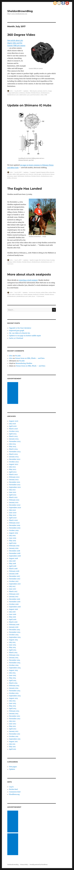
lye (22, 294)
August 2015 (13, 640)
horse (47, 260)
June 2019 (12, 538)
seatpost (30, 294)
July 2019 (12, 535)
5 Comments (40, 296)
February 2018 (14, 571)
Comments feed (14, 792)
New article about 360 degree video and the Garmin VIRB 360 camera (16, 43)
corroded (17, 294)
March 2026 (13, 429)
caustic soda (11, 294)
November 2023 (14, 451)
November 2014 (14, 663)
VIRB (45, 94)
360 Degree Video (21, 35)
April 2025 (13, 434)
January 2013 (13, 713)
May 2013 (12, 706)
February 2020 (14, 523)
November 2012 (14, 719)
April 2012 (12, 729)
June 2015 (12, 645)
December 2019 (14, 525)
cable (17, 174)
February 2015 (14, 655)
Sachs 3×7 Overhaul (16, 338)
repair (15, 176)
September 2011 (14, 739)
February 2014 (14, 685)
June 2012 (12, 724)
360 (31, 91)
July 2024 (12, 444)
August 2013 (13, 698)
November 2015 (14, 632)
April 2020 (13, 518)
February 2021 (14, 500)
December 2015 (14, 629)
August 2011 (13, 741)
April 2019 (12, 543)
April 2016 (12, 619)
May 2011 (12, 746)
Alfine (47, 172)
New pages (13, 767)
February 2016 (14, 624)
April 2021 (12, 495)
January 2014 (13, 688)
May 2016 (12, 617)
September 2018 (15, 556)
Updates (25, 91)
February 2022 (14, 477)
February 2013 (14, 711)
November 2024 (15, 441)
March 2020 (13, 520)
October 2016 (14, 604)
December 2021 (14, 482)
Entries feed (13, 789)
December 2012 (14, 716)
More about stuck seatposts (29, 274)
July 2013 (12, 701)
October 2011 (13, 736)
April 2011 (12, 749)
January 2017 (13, 596)
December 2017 (14, 576)
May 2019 (12, 540)
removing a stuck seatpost (28, 280)
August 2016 (13, 609)
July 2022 (12, 467)
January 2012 (13, 731)
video (42, 94)
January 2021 (13, 502)
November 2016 (14, 602)
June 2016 (12, 614)
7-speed (37, 172)
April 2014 (12, 680)
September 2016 (15, 607)
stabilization (23, 94)
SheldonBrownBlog (20, 11)
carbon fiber (44, 292)
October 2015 (13, 635)
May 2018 (12, 563)
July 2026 (12, 424)
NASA (14, 262)
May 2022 (12, 469)
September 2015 (15, 637)
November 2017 (14, 579)
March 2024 (13, 449)
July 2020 (12, 510)
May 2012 (12, 726)
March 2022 (13, 474)
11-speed (32, 172)
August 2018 (13, 558)
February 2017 (14, 594)
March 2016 (13, 622)
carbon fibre (52, 292)
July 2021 (12, 490)
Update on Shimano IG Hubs (29, 105)
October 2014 (13, 665)
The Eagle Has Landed (24, 188)
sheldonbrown (45, 93)
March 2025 (13, 436)
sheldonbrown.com (13, 94)
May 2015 (12, 647)
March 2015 (13, 652)
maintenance (46, 174)
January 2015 (13, 657)
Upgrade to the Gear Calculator (20, 328)
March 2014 (13, 683)
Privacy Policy (24, 864)
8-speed (43, 172)
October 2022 (14, 462)
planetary (10, 176)
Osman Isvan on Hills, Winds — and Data (29, 358)
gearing (22, 174)
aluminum (32, 292)
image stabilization (13, 93)
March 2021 (13, 497)
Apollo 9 (32, 260)
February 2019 (14, 546)
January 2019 (13, 548)
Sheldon (28, 93)
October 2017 (13, 581)
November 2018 (14, 553)
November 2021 (14, 485)
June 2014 (12, 675)
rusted (25, 294)
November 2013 (14, 691)
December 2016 (14, 599)
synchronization (35, 94)
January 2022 (14, 479)
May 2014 (12, 678)
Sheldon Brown (35, 93)
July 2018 (12, 561)
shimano (14, 178)
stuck (33, 296)
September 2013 (15, 696)
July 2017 (12, 586)
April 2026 (13, 426)
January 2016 (13, 627)
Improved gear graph (16, 330)
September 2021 (15, 487)
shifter (9, 178)
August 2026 (13, 421)
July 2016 (12, 612)
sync (28, 94)
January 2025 (14, 439)
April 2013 (12, 708)
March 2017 (13, 591)
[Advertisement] (13, 393)
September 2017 (15, 584)
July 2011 (12, 744)
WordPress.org (14, 794)
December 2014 (14, 660)
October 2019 (14, 530)
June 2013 (12, 703)
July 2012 (12, 721)
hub (26, 174)
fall (40, 260)
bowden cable (11, 174)
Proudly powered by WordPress (39, 864)
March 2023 (13, 454)
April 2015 (12, 650)
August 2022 (13, 464)
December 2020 (14, 505)
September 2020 (15, 507)
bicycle (35, 91)
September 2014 (15, 668)
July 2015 (12, 642)
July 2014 (12, 673)
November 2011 (14, 734)
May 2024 (12, 446)
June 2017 (12, 589)
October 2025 (14, 431)
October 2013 (13, 693)
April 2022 (13, 472)
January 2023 (13, 457)
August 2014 (13, 670)
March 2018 (13, 568)
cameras (39, 91)
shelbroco (22, 93)
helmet (43, 260)
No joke (18, 356)
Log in (11, 787)
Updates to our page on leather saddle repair (25, 336)
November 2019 (14, 528)
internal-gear (37, 174)
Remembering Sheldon (24, 363)
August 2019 (13, 533)
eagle (36, 260)
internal (30, 174)
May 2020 (12, 515)
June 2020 (12, 513)
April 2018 (12, 566)
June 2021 (12, 492)
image (50, 91)
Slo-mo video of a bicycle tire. (19, 333)
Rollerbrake (21, 176)
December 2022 (14, 459)
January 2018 (13, 574)
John (11, 91)
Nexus (52, 174)
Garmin (45, 91)
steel (29, 296)
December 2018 (14, 551)
